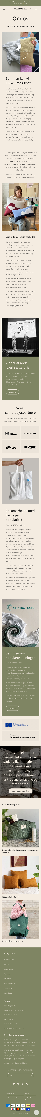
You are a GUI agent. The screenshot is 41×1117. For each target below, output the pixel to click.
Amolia (18, 1113)
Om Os (6, 964)
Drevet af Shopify (24, 1113)
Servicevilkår (8, 988)
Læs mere (12, 392)
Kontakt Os (8, 993)
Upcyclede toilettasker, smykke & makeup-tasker (20, 851)
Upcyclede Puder (9, 897)
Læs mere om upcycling (20, 791)
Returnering (8, 979)
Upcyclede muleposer (11, 941)
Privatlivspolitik (9, 983)
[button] (4, 8)
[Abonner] (31, 1075)
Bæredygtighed (9, 969)
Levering (7, 974)
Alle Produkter (9, 959)
